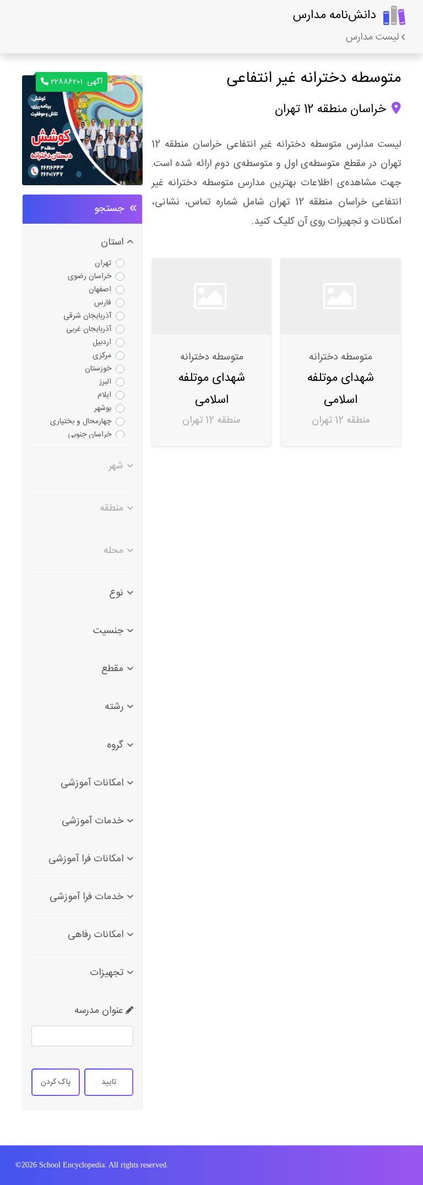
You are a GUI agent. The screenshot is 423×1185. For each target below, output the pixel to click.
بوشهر (102, 408)
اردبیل (102, 342)
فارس (102, 302)
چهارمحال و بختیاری (80, 421)
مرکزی (102, 355)
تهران (103, 263)
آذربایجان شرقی (87, 316)
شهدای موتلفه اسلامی (340, 389)
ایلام (104, 395)
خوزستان (98, 368)
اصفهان (100, 289)
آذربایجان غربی (88, 329)
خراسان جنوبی (89, 434)
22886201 (76, 81)
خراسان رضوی (89, 276)
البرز (105, 382)
